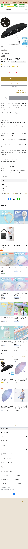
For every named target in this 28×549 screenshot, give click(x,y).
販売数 (13, 356)
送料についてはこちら (21, 90)
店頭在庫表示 (15, 86)
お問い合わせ (17, 479)
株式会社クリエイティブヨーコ (10, 193)
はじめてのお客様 (4, 475)
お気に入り (23, 356)
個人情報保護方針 (3, 487)
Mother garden (13, 168)
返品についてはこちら (21, 92)
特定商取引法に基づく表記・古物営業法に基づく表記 (9, 489)
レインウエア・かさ (16, 172)
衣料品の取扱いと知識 (5, 479)
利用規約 (9, 487)
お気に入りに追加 (15, 83)
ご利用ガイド (17, 475)
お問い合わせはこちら (14, 425)
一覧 (26, 350)
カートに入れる (15, 78)
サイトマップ (3, 483)
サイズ (14, 98)
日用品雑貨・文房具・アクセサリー (11, 53)
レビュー (23, 98)
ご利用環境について (19, 483)
